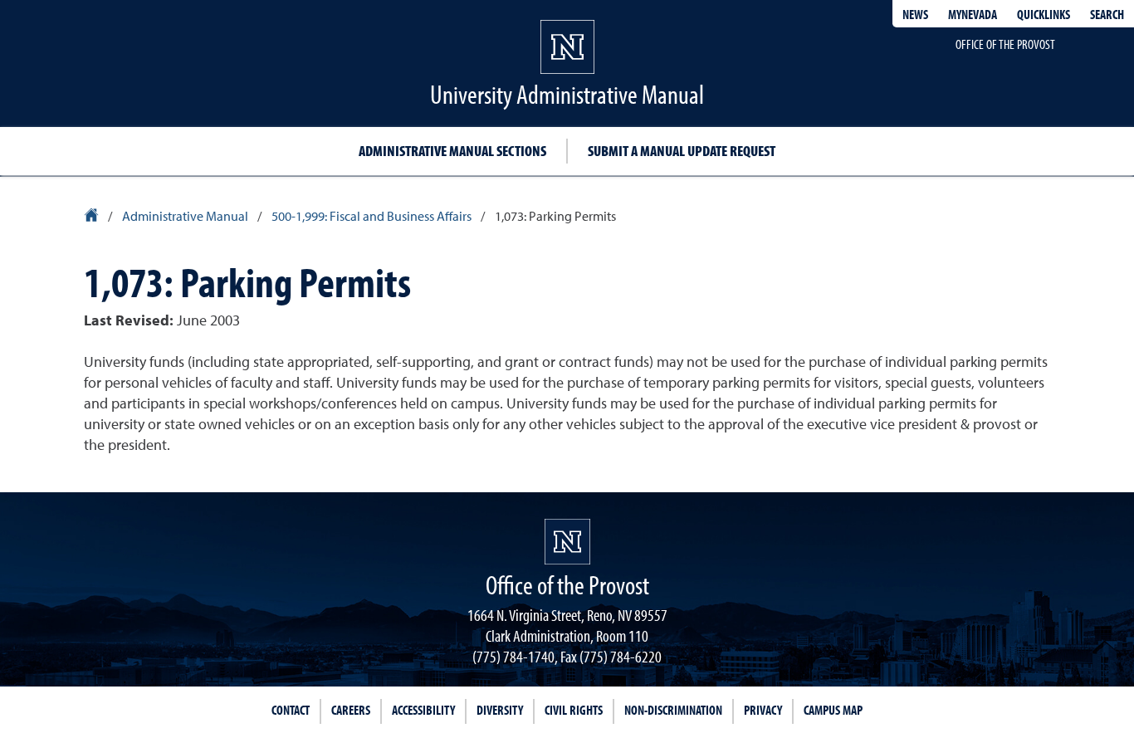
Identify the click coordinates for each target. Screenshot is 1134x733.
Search (1107, 14)
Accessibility (423, 709)
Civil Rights (574, 709)
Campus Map (833, 709)
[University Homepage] (92, 217)
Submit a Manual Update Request (681, 150)
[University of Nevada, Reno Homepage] (567, 541)
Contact (290, 709)
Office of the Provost (1005, 44)
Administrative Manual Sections (452, 150)
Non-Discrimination (673, 709)
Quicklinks (1043, 14)
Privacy (763, 709)
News (915, 14)
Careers (350, 709)
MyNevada (972, 14)
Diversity (500, 709)
